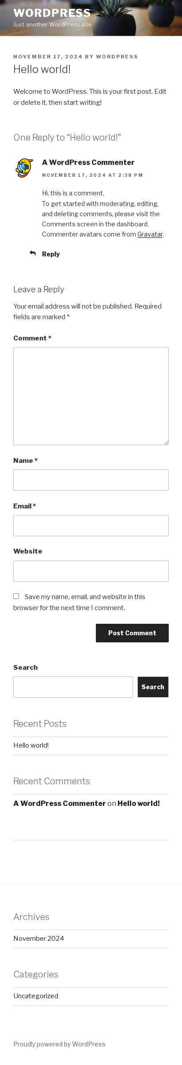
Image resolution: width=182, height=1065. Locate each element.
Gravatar (150, 234)
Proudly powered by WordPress (59, 1044)
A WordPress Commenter (88, 162)
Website (27, 551)
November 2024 (38, 939)
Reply (51, 254)
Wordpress (52, 13)
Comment (32, 338)
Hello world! (31, 745)
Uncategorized (35, 996)
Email (24, 506)
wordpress (117, 56)
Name (25, 461)
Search (25, 668)
